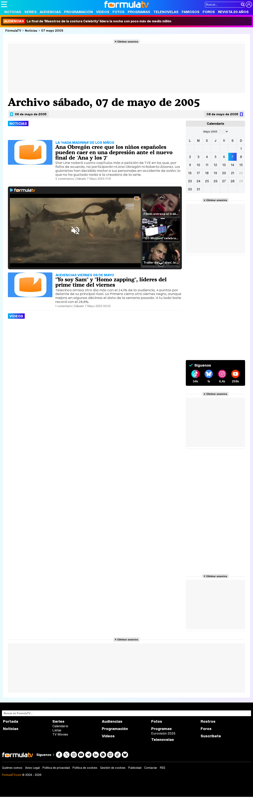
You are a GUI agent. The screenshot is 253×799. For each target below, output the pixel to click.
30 (190, 189)
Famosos (190, 11)
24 (198, 181)
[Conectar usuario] (249, 4)
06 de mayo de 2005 (30, 114)
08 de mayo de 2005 (222, 114)
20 (224, 173)
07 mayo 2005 (52, 30)
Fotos (118, 11)
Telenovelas (165, 11)
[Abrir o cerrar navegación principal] (4, 4)
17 (198, 173)
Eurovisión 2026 (163, 733)
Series (30, 11)
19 (215, 173)
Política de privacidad (56, 767)
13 (224, 165)
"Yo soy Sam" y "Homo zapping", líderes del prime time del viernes (111, 282)
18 (207, 173)
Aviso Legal (32, 767)
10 (198, 165)
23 (190, 181)
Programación (78, 11)
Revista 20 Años (233, 11)
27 (224, 181)
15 (241, 165)
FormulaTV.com (11, 775)
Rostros (208, 721)
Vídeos (102, 11)
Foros (209, 11)
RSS (162, 767)
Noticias (12, 11)
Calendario (60, 726)
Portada (10, 721)
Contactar (150, 767)
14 (232, 165)
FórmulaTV (13, 30)
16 (190, 173)
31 (198, 189)
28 (232, 181)
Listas (56, 730)
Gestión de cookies (113, 767)
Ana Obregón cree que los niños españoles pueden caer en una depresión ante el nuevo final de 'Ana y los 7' (114, 152)
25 (207, 181)
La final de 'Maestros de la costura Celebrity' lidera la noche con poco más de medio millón (87, 21)
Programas (139, 11)
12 (215, 165)
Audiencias (50, 11)
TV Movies (60, 734)
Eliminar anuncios (127, 41)
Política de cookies (85, 767)
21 (232, 173)
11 (207, 165)
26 (215, 181)
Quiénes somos (12, 767)
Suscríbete (211, 736)
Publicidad (134, 767)
